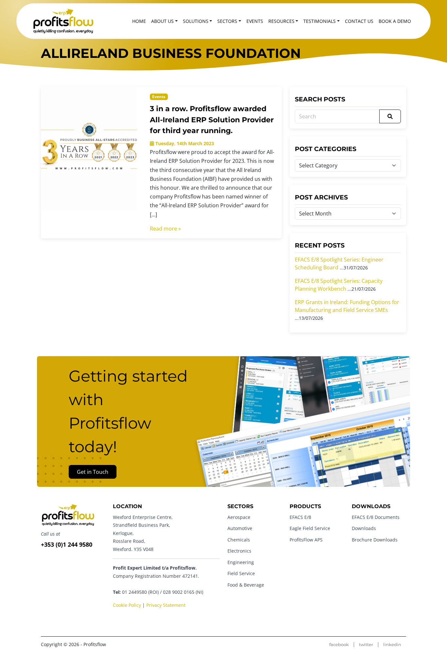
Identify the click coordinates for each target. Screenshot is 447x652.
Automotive (239, 528)
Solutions (195, 21)
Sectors (227, 21)
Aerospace (238, 517)
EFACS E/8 (300, 517)
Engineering (240, 562)
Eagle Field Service (310, 528)
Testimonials (319, 21)
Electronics (239, 551)
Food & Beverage (245, 585)
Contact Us (359, 21)
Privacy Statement (166, 605)
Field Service (241, 573)
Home (139, 21)
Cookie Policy (127, 605)
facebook (339, 644)
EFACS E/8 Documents (376, 517)
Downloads (364, 528)
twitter (366, 644)
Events (254, 21)
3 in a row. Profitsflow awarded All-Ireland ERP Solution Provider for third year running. (212, 119)
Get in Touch (92, 471)
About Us (162, 21)
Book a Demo (395, 21)
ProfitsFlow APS (306, 540)
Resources (281, 21)
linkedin (392, 644)
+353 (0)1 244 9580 (66, 544)
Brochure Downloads (375, 540)
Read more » (165, 228)
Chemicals (238, 540)
